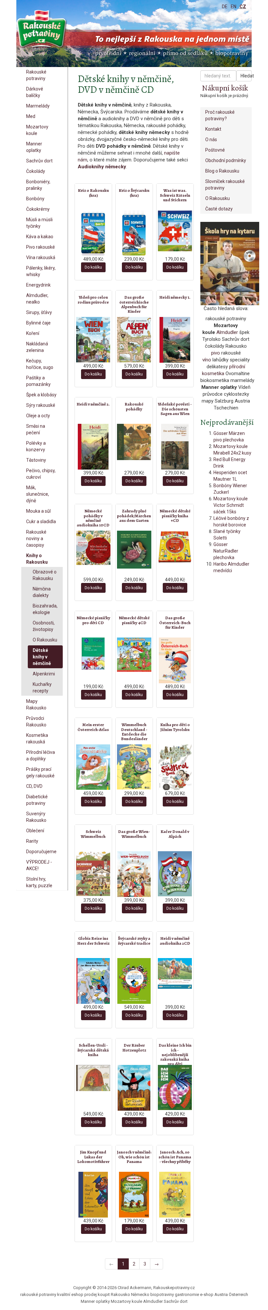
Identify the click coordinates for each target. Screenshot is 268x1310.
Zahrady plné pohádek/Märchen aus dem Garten (134, 515)
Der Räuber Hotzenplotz (134, 1047)
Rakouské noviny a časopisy (36, 538)
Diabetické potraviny (37, 800)
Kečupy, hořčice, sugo (39, 364)
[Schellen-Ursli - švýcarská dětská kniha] (93, 1078)
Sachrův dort (39, 160)
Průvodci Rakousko (36, 721)
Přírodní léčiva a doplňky (40, 755)
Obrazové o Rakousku (45, 575)
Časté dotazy (219, 208)
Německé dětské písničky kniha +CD (175, 515)
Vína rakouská (40, 257)
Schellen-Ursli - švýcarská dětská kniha (93, 1049)
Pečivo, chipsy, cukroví (41, 474)
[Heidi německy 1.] (175, 340)
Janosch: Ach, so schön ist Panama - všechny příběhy (175, 1156)
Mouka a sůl (38, 511)
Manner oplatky (34, 147)
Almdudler (227, 332)
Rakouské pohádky (134, 406)
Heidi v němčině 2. (93, 404)
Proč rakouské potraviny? (220, 115)
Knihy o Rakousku (37, 559)
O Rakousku (45, 639)
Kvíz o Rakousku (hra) (93, 193)
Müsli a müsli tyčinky (39, 223)
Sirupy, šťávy (39, 312)
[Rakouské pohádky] (134, 442)
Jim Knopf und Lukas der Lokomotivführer (93, 1156)
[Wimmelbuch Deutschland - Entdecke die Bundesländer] (134, 766)
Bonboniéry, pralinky (38, 185)
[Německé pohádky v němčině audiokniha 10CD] (93, 548)
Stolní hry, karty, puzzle (39, 882)
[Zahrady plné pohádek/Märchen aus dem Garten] (134, 550)
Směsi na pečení (35, 429)
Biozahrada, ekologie (45, 609)
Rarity (32, 841)
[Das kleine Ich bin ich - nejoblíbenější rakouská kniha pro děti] (175, 1087)
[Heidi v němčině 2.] (93, 447)
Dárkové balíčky (34, 92)
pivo (215, 353)
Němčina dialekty (42, 592)
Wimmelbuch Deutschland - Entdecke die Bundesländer (134, 731)
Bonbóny (35, 198)
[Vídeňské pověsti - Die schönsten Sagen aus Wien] (175, 447)
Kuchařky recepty (42, 687)
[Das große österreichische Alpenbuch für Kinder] (134, 339)
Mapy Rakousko (36, 704)
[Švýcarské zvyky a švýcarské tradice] (134, 981)
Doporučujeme (41, 851)
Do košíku (93, 267)
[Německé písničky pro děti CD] (93, 654)
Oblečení (35, 830)
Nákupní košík (225, 88)
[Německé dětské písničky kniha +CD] (175, 547)
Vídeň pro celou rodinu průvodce (93, 299)
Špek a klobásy (41, 394)
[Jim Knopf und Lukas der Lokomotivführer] (93, 1195)
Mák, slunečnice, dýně (37, 494)
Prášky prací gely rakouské (40, 772)
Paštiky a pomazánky (38, 381)
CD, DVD (34, 786)
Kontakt (213, 129)
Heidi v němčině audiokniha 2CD (175, 941)
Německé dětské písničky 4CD (134, 620)
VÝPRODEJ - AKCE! (39, 865)
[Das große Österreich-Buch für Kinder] (175, 660)
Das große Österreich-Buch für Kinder (175, 622)
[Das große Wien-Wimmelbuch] (134, 874)
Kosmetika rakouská (37, 738)
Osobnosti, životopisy (44, 626)
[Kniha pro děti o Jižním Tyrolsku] (175, 767)
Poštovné (215, 150)
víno (206, 360)
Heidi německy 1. (175, 297)
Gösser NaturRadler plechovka (225, 551)
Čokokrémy (38, 209)
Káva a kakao (39, 236)
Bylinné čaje (38, 322)
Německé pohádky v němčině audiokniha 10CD (93, 518)
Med (30, 116)
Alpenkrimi (44, 673)
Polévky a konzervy (36, 446)
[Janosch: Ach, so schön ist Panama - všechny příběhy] (175, 1195)
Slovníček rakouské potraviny (225, 185)
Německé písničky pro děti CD (93, 620)
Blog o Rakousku (222, 171)
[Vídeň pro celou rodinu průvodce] (93, 339)
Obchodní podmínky (225, 160)
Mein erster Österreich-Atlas (93, 727)
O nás (211, 139)
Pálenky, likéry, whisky (41, 271)
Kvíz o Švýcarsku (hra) (134, 193)
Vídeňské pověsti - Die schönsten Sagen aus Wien (175, 408)
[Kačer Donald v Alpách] (175, 873)
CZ (243, 6)
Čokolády (35, 171)
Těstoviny (36, 460)
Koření (32, 333)
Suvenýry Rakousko (36, 817)
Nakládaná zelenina (37, 347)
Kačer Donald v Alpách (174, 834)
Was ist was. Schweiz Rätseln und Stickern (175, 195)
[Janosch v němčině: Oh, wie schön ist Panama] (134, 1195)
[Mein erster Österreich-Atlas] (93, 766)
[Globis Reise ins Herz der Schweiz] (93, 981)
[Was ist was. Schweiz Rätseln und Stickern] (175, 230)
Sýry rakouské (40, 405)
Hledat (246, 75)
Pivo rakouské (40, 247)
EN (233, 6)
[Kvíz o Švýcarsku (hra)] (134, 233)
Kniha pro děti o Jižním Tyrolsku (175, 727)
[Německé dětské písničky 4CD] (134, 655)
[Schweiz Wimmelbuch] (93, 873)
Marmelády (38, 105)
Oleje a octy (38, 415)
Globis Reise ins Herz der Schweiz (93, 941)
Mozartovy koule (37, 130)
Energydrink (38, 285)
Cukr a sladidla (41, 521)
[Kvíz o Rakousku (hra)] (93, 233)
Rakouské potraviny (36, 75)
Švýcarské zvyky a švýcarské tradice (134, 941)
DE (224, 6)
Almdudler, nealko (37, 299)
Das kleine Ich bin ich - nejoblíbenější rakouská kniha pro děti (175, 1054)
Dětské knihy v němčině (42, 657)
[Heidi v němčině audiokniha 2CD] (175, 973)
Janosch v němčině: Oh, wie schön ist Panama (134, 1156)
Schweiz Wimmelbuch (93, 834)
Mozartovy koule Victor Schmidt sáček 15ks (230, 505)
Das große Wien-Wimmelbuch (134, 834)
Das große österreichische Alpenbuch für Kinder (134, 304)
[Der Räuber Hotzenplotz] (134, 1088)
